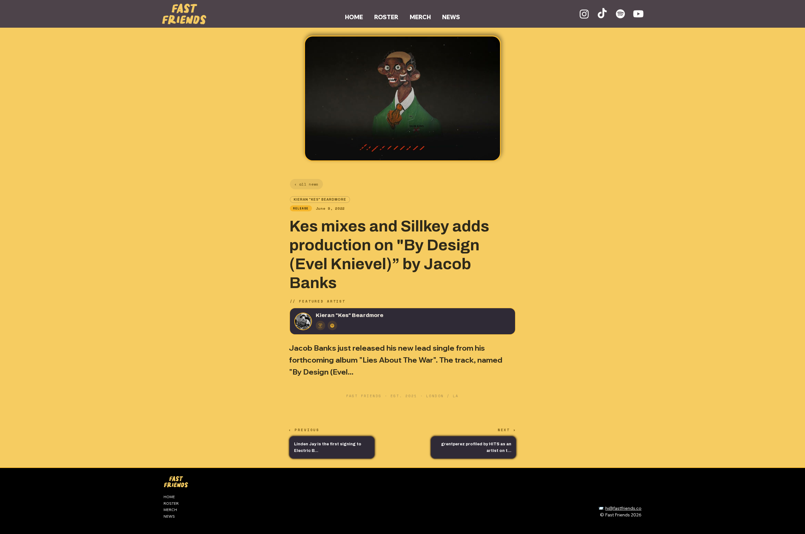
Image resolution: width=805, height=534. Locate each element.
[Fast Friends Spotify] (620, 14)
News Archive (599, 501)
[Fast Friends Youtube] (638, 14)
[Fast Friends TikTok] (602, 14)
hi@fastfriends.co (623, 508)
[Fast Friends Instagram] (584, 14)
